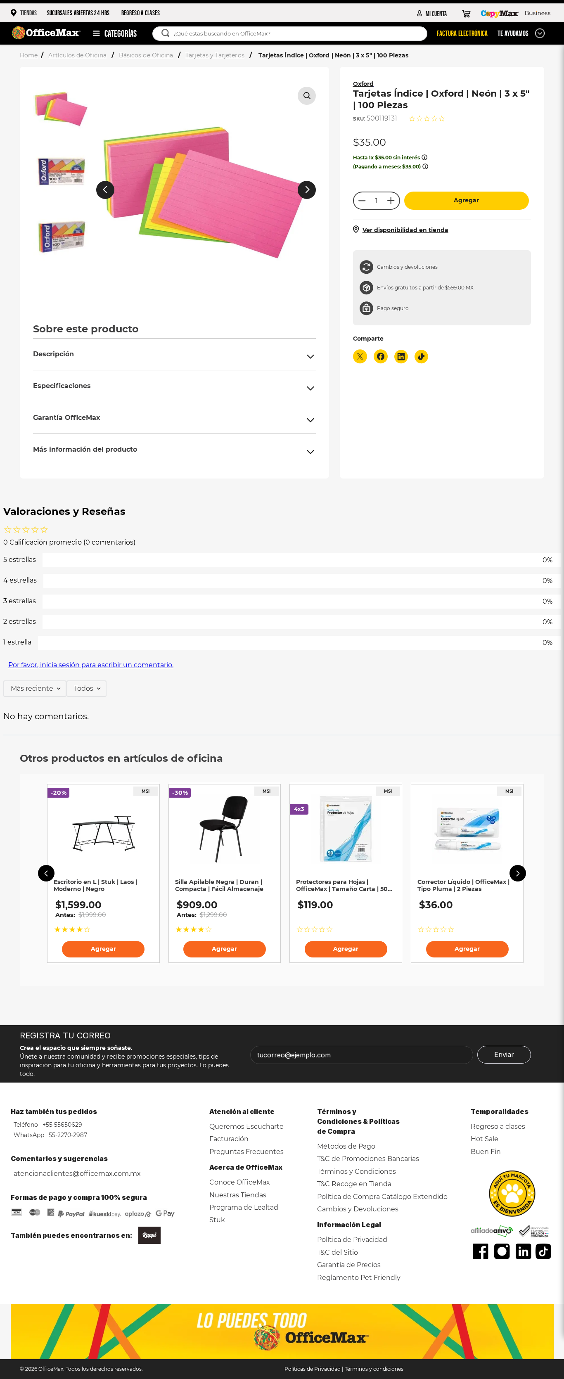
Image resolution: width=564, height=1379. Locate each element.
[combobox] (293, 33)
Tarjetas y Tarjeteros (214, 55)
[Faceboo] (481, 1251)
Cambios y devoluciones (407, 267)
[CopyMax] (500, 13)
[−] (361, 201)
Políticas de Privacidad (312, 1369)
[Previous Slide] (46, 873)
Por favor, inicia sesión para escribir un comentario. (90, 665)
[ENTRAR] (432, 13)
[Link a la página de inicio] (29, 55)
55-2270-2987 (67, 1135)
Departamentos (110, 33)
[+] (391, 201)
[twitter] (360, 357)
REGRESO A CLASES (140, 13)
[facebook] (381, 357)
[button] (307, 96)
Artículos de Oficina (77, 55)
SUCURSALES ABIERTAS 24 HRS (78, 13)
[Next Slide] (517, 873)
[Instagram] (502, 1251)
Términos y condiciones (374, 1369)
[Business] (538, 13)
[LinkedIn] (523, 1251)
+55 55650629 (61, 1124)
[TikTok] (543, 1251)
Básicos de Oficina (146, 55)
